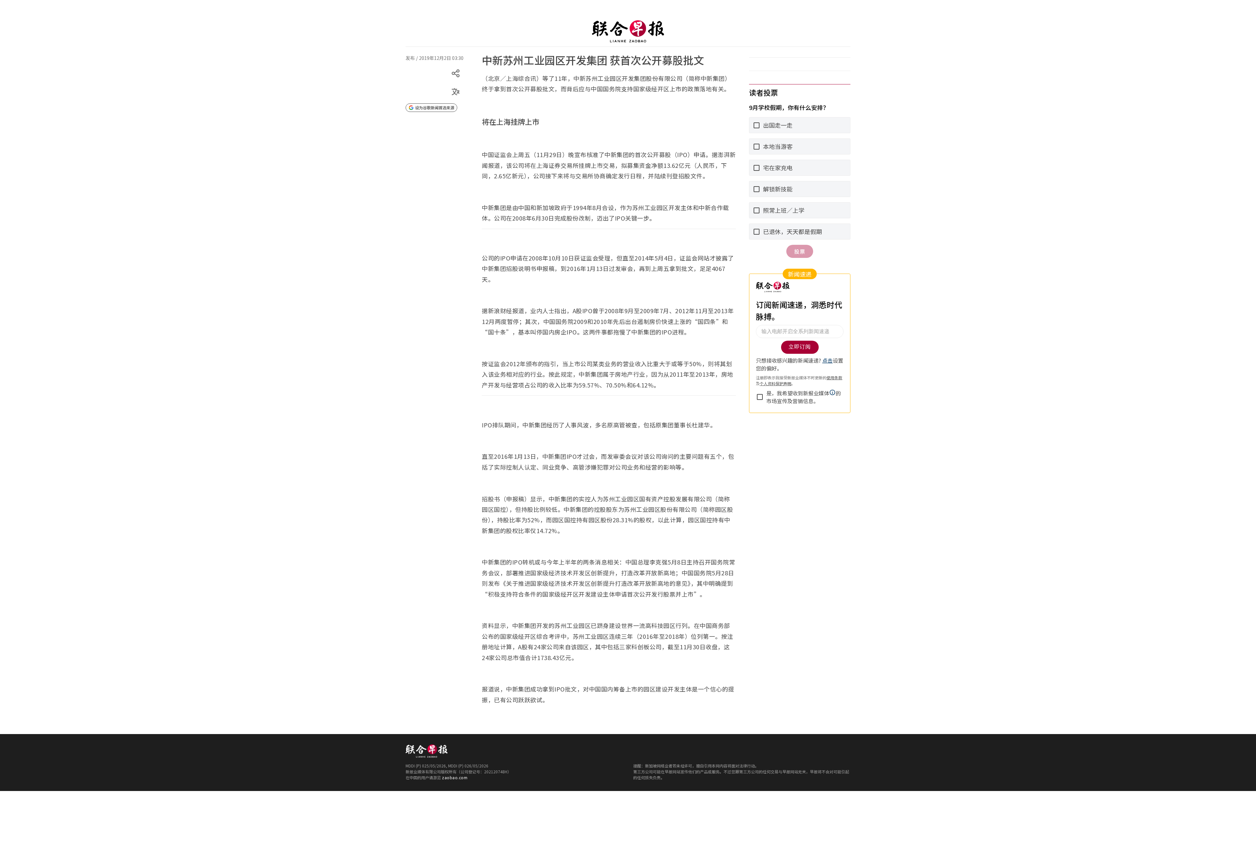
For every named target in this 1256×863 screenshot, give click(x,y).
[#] (409, 53)
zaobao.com (454, 777)
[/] (628, 31)
